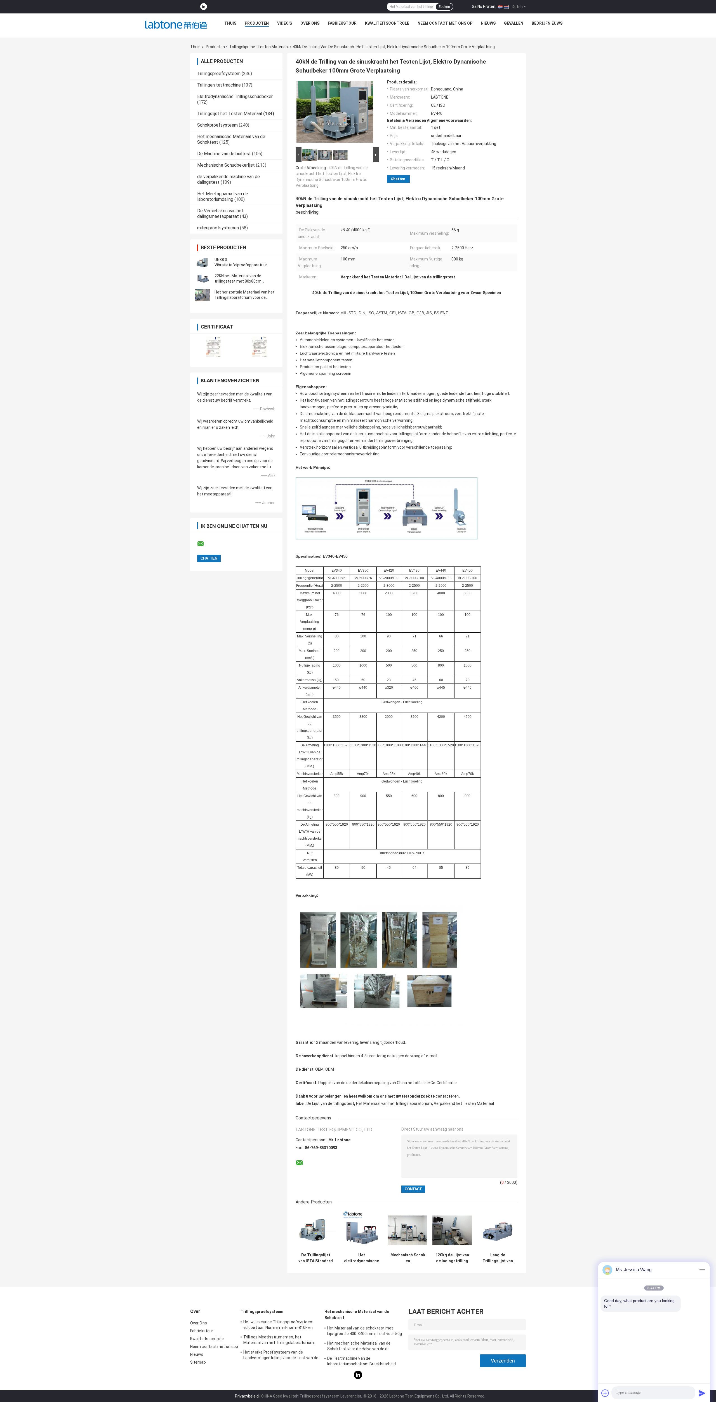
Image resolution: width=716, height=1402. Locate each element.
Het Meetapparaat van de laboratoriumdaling (222, 196)
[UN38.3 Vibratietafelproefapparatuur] (202, 262)
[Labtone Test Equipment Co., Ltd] (176, 24)
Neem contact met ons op (445, 23)
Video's (284, 23)
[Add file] (605, 1393)
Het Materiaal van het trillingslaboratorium (394, 1103)
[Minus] (702, 1269)
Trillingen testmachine (219, 85)
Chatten (398, 179)
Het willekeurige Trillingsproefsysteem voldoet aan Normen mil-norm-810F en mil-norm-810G (278, 1325)
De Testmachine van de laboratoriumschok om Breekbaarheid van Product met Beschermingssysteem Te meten (364, 1362)
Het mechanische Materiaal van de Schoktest (356, 1314)
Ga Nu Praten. (484, 6)
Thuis (230, 23)
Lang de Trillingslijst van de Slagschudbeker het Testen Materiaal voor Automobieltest (497, 1258)
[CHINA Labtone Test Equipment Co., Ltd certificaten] (213, 346)
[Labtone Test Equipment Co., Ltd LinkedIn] (204, 6)
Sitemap (198, 1362)
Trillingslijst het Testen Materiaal (259, 47)
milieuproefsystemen (218, 227)
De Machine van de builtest (224, 153)
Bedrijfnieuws (547, 23)
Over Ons (309, 23)
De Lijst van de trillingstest (330, 1103)
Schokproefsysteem (217, 125)
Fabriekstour (342, 23)
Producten (257, 23)
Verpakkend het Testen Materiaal (464, 1103)
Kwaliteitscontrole (387, 23)
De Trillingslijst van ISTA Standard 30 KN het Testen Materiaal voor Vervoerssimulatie (315, 1258)
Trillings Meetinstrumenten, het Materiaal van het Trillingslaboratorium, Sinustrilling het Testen (279, 1341)
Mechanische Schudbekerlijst (226, 165)
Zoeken (444, 7)
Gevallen (513, 23)
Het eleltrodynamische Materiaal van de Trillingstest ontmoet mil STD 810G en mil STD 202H (361, 1258)
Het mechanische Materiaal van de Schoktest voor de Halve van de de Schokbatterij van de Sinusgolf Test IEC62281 (360, 1347)
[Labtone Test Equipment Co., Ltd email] (204, 544)
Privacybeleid (247, 1396)
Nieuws (488, 23)
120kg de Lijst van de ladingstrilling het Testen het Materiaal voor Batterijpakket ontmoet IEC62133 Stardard (452, 1258)
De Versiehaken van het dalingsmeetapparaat (220, 213)
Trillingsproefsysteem (219, 73)
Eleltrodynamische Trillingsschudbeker (235, 96)
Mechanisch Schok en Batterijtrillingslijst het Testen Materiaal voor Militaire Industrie (408, 1258)
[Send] (702, 1393)
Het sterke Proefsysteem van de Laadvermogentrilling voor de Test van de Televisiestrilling (280, 1356)
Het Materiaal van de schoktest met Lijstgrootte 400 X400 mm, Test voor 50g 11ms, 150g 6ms (364, 1332)
